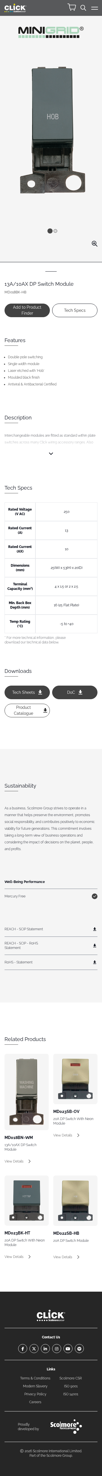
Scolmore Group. (59, 1456)
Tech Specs (75, 310)
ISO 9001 (71, 1386)
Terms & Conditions (35, 1378)
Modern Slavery (35, 1386)
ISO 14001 (70, 1394)
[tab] (49, 230)
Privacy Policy (35, 1394)
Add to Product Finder (27, 310)
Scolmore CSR (71, 1378)
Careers (35, 1402)
